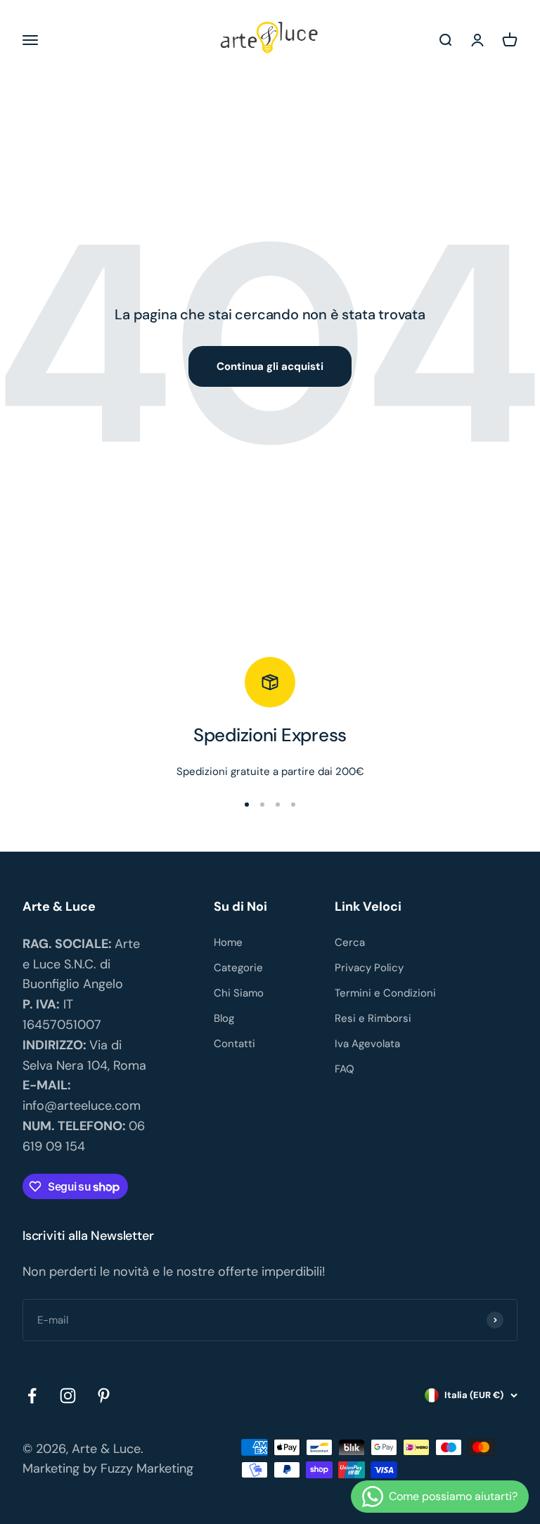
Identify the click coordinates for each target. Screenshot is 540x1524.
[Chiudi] (499, 1319)
